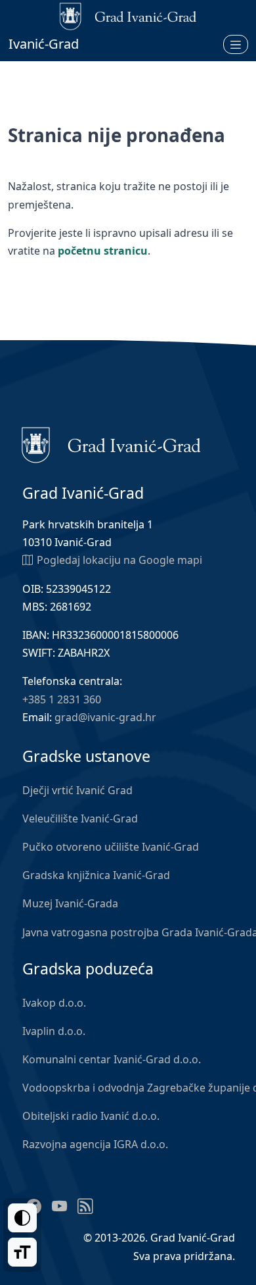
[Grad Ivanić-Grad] (111, 444)
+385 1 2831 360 (61, 699)
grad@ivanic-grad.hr (105, 717)
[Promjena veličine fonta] (22, 1252)
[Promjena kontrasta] (22, 1217)
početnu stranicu (103, 250)
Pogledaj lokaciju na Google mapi (119, 560)
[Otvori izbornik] (235, 44)
